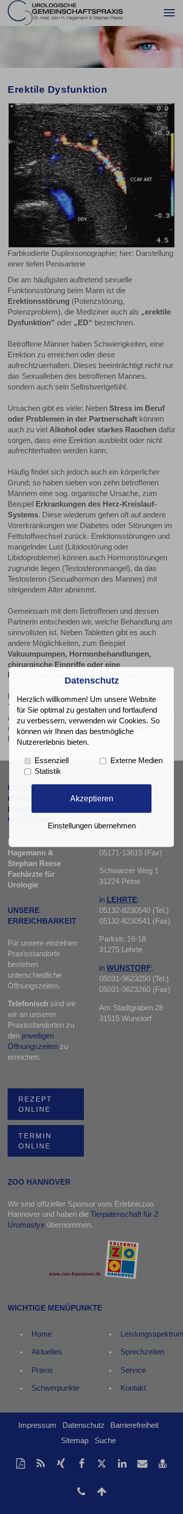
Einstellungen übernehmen (92, 826)
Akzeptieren (91, 798)
